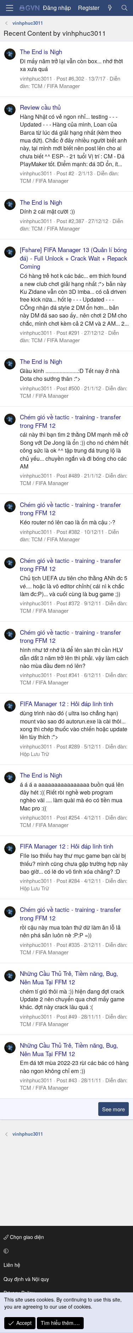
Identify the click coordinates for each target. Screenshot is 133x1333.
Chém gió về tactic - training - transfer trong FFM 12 (70, 421)
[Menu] (9, 8)
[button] (65, 1251)
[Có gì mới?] (110, 7)
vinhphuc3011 (36, 78)
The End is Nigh (41, 51)
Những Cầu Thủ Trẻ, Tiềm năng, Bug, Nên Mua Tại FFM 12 (69, 977)
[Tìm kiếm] (124, 7)
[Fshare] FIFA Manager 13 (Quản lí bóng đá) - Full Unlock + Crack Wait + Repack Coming (73, 258)
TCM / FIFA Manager (55, 85)
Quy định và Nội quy (26, 1278)
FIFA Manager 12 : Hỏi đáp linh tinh (66, 703)
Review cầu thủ (40, 107)
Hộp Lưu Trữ (34, 753)
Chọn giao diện (26, 1236)
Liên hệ (12, 1264)
